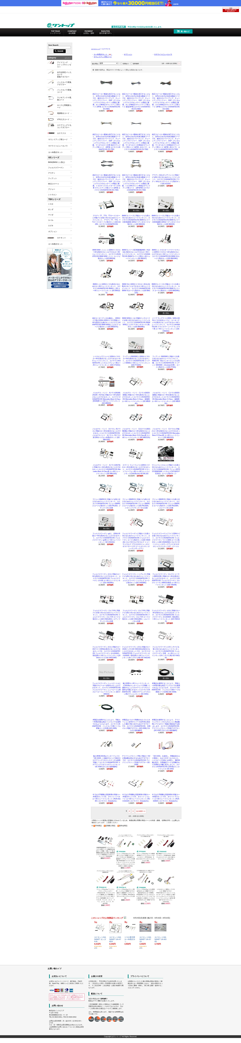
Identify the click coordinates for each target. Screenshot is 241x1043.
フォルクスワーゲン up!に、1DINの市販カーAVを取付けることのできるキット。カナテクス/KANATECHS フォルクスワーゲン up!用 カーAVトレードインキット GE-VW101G (106, 538)
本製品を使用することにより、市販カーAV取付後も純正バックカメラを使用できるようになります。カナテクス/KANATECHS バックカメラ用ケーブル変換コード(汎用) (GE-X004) (166, 687)
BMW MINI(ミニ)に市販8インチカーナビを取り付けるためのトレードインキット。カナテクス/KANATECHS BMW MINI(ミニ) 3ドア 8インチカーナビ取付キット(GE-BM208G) (136, 322)
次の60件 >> (140, 811)
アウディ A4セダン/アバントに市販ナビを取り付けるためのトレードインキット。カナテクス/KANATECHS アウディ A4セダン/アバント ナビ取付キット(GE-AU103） (166, 179)
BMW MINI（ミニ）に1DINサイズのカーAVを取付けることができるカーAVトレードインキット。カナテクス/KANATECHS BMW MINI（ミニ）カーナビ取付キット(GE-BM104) (106, 254)
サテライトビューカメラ (163, 54)
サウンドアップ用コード (103, 57)
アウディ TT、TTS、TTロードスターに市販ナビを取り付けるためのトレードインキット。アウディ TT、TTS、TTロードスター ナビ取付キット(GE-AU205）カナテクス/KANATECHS (106, 220)
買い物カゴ (185, 31)
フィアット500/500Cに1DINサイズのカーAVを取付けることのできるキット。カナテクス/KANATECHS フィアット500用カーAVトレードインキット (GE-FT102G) (136, 360)
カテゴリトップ (95, 49)
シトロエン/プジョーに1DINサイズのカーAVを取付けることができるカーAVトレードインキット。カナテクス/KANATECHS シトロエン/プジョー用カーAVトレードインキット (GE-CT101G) (106, 360)
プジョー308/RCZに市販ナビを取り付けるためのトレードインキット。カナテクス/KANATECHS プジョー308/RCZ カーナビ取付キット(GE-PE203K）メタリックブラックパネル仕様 (136, 503)
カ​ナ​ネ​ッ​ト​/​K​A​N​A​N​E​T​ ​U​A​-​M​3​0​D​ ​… (160, 939)
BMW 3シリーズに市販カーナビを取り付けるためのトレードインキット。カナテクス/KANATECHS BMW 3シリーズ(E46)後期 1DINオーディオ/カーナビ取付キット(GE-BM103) (166, 220)
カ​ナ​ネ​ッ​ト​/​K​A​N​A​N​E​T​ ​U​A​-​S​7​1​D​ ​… (145, 939)
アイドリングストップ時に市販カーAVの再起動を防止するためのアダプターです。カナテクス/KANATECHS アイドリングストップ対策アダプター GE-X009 (136, 760)
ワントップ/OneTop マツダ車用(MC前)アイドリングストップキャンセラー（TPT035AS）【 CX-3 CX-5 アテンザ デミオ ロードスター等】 (145, 857)
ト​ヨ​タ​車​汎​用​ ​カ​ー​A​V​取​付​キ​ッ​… (129, 939)
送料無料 (136, 64)
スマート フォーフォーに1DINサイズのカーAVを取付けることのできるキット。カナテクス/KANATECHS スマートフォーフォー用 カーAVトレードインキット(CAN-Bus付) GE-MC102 (136, 469)
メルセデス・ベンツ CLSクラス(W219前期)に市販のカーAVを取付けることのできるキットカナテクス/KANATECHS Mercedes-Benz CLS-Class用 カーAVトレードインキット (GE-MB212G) (136, 433)
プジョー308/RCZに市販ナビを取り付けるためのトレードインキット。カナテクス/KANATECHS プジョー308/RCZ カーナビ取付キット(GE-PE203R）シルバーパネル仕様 (166, 503)
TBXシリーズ (54, 199)
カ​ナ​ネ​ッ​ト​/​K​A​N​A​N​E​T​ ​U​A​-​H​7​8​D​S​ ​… (115, 939)
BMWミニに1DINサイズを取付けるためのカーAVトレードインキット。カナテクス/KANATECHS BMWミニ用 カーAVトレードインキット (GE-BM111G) (106, 288)
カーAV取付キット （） (103, 54)
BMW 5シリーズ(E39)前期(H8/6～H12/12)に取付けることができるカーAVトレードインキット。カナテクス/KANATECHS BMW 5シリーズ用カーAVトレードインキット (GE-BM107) (136, 254)
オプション (128, 54)
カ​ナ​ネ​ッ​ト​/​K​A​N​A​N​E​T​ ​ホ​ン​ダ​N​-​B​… (100, 939)
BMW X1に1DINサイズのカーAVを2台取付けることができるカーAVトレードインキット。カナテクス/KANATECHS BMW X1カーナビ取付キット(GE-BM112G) (136, 288)
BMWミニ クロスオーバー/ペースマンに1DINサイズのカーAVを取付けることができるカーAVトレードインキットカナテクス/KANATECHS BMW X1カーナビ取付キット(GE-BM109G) (166, 254)
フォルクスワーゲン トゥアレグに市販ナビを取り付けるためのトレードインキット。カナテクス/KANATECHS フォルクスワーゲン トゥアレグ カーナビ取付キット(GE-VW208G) (136, 578)
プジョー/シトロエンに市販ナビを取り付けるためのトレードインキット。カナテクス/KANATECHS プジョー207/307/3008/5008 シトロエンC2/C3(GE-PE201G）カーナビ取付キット (166, 469)
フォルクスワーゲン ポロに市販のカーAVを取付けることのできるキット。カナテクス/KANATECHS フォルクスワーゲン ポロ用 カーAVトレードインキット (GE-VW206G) (106, 578)
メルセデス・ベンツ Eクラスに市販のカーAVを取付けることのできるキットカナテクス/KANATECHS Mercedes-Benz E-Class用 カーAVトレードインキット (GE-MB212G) (166, 433)
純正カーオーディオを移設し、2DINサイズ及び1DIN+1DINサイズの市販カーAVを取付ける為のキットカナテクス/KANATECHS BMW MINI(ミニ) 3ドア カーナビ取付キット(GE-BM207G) (106, 322)
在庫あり (126, 64)
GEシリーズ (53, 157)
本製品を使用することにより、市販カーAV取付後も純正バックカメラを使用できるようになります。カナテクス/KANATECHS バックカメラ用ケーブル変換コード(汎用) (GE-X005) (106, 724)
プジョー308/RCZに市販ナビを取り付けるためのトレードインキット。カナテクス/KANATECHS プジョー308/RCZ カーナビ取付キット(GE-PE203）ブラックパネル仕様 (106, 503)
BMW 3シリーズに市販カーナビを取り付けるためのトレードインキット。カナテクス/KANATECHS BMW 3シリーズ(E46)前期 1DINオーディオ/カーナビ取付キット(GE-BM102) (136, 220)
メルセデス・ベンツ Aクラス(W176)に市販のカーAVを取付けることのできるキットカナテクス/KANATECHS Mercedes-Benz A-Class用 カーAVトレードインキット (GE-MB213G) (106, 469)
